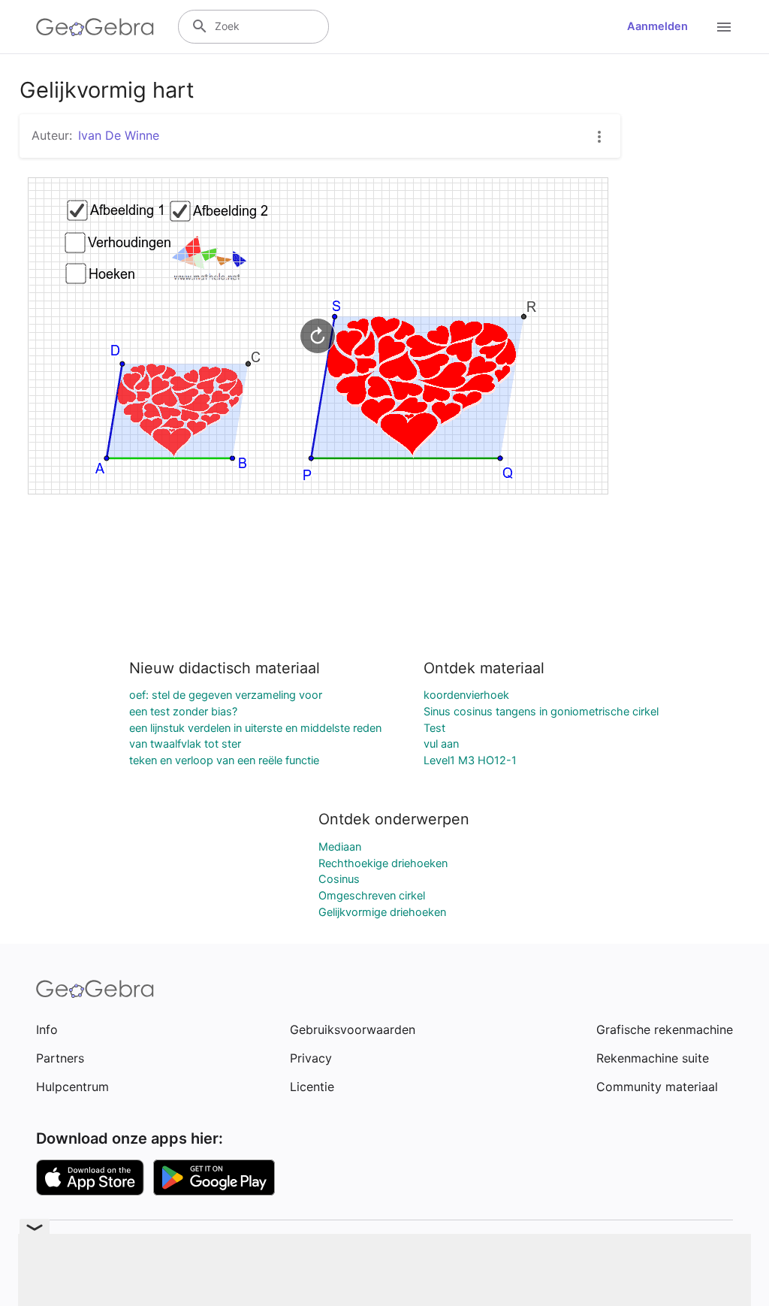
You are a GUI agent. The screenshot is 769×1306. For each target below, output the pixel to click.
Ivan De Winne (118, 135)
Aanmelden (657, 26)
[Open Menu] (724, 27)
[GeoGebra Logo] (95, 27)
